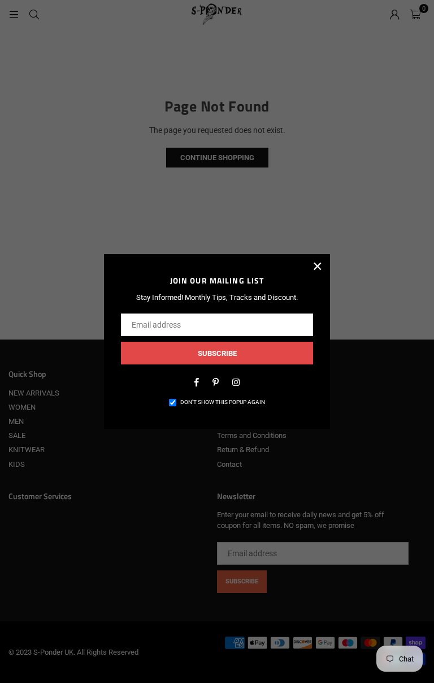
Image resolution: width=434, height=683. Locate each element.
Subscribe (217, 353)
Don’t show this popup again (222, 402)
